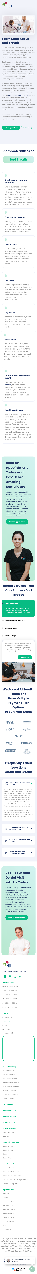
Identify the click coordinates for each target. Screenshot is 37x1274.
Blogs (5, 1225)
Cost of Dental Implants (11, 1172)
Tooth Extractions (9, 1075)
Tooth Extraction (11, 628)
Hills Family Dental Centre (18, 95)
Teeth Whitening (9, 1132)
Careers (5, 1198)
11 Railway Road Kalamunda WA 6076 (14, 971)
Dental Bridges (8, 1150)
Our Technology (8, 1221)
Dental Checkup (8, 1099)
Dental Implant (8, 1164)
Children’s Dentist (9, 1122)
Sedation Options (9, 1116)
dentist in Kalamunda (14, 500)
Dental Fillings (10, 636)
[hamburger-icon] (32, 5)
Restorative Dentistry (10, 1142)
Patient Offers (8, 1206)
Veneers (6, 1136)
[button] (18, 604)
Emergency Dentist (9, 1110)
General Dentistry (9, 1067)
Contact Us (7, 1229)
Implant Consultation (10, 1168)
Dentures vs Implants (10, 1184)
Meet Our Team (8, 1202)
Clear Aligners (7, 1104)
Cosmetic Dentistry (9, 1128)
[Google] (14, 976)
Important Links (8, 1190)
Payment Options (9, 1209)
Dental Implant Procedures (12, 1176)
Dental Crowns (8, 1146)
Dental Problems (8, 1217)
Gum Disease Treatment (15, 620)
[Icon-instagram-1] (9, 976)
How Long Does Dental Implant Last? (15, 1180)
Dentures (6, 1154)
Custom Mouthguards (10, 1095)
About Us (6, 1194)
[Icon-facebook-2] (4, 976)
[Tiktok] (19, 976)
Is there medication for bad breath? (19, 840)
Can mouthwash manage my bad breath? (18, 828)
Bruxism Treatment (9, 1091)
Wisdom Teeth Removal (11, 1083)
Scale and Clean (11, 604)
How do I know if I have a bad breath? (19, 784)
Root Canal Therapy (10, 1079)
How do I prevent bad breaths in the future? (17, 852)
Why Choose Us (8, 1213)
